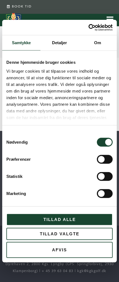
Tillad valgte (59, 233)
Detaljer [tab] (59, 42)
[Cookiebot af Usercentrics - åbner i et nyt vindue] (88, 27)
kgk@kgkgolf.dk (91, 271)
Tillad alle (59, 219)
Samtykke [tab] (21, 42)
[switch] (105, 159)
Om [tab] (97, 42)
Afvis (59, 249)
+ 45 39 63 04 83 (57, 271)
